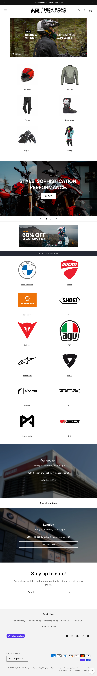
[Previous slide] (40, 218)
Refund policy (56, 668)
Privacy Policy (34, 621)
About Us (65, 621)
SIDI (69, 436)
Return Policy (19, 621)
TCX (70, 406)
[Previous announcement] (4, 2)
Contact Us (77, 621)
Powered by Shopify (40, 668)
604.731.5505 (48, 480)
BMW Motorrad (27, 285)
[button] (5, 11)
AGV (69, 345)
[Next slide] (56, 218)
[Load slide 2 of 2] (50, 219)
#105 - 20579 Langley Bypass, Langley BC (48, 537)
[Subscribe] (69, 592)
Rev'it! (69, 375)
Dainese (27, 345)
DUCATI (48, 196)
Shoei (70, 315)
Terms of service (83, 668)
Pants (27, 120)
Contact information (82, 670)
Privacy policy (69, 668)
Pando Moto (27, 436)
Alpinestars (27, 375)
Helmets (27, 89)
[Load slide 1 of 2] (46, 219)
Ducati (69, 285)
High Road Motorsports (23, 668)
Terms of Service (48, 626)
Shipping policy (67, 670)
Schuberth (27, 315)
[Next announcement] (92, 2)
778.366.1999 (48, 544)
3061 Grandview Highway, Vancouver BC (48, 473)
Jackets (69, 89)
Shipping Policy (51, 621)
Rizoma (27, 406)
